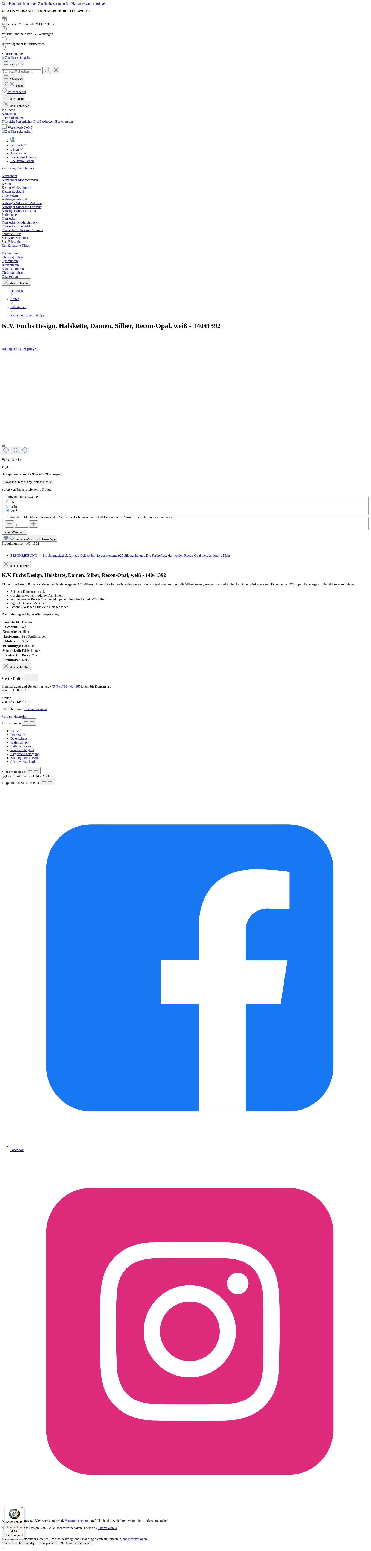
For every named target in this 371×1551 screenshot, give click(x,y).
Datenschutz (18, 738)
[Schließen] (3, 446)
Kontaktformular (35, 709)
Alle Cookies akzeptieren (75, 1543)
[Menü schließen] (3, 173)
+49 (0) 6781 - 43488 (64, 686)
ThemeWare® (107, 1528)
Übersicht (9, 121)
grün (14, 506)
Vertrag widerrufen (14, 716)
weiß (14, 510)
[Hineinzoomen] (25, 450)
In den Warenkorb (14, 532)
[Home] (189, 140)
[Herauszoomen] (6, 450)
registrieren (16, 117)
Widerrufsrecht (20, 742)
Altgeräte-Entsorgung (25, 754)
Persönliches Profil (29, 121)
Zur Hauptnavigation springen (86, 3)
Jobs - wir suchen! (22, 761)
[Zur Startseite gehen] (17, 57)
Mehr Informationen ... (135, 1539)
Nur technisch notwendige (19, 1543)
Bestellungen (64, 121)
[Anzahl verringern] (9, 524)
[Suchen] (46, 70)
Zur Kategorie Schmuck (18, 168)
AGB (14, 731)
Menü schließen (19, 105)
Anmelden (9, 114)
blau (13, 502)
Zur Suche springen (52, 3)
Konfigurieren (48, 1543)
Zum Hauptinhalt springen (20, 3)
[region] (185, 404)
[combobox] (21, 71)
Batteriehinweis (20, 746)
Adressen (48, 121)
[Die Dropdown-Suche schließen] (56, 70)
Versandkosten (74, 1520)
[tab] (120, 555)
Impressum (17, 734)
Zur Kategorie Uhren (16, 245)
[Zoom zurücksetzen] (15, 450)
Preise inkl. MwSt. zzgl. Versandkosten (27, 482)
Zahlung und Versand (25, 758)
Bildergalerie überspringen (20, 349)
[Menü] (21, 1508)
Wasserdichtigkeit (22, 750)
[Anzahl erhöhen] (33, 524)
